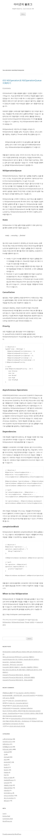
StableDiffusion (9, 780)
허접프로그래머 (7, 749)
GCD (33, 620)
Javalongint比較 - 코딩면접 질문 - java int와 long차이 (19, 695)
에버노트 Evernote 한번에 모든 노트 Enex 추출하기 (18, 657)
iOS (36, 620)
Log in (4, 813)
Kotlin (6, 765)
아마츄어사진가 (7, 742)
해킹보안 (6, 801)
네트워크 (6, 790)
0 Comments (7, 88)
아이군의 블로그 (23, 4)
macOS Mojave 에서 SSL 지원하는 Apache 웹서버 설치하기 (21, 659)
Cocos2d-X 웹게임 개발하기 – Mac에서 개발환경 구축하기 (20, 667)
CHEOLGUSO (7, 708)
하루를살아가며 (7, 747)
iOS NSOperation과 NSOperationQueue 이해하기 (22, 81)
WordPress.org (7, 821)
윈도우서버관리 (9, 798)
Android (6, 752)
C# (5, 754)
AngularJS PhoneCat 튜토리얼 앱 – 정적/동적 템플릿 (19, 677)
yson (4, 700)
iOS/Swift (21, 620)
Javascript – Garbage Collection (12, 662)
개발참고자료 (8, 785)
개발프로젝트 (8, 788)
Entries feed (6, 816)
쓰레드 (32, 622)
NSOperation (7, 622)
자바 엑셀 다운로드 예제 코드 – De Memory (16, 721)
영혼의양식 (6, 744)
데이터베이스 (8, 793)
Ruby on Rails (8, 778)
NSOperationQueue (18, 622)
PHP (5, 775)
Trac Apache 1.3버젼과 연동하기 (25, 693)
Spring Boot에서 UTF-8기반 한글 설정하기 (24, 718)
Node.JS (6, 767)
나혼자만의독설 (7, 739)
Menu (23, 14)
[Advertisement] (23, 40)
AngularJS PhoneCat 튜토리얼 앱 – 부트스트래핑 (18, 680)
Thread (27, 622)
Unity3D (6, 783)
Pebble (6, 772)
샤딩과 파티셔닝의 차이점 (20, 706)
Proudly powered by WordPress (12, 834)
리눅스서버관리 (9, 795)
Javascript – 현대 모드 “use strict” (13, 665)
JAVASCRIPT (7, 762)
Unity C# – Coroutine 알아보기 (17, 700)
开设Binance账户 (8, 693)
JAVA (5, 760)
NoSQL (6, 770)
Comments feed (8, 819)
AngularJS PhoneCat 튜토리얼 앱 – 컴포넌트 (16, 675)
